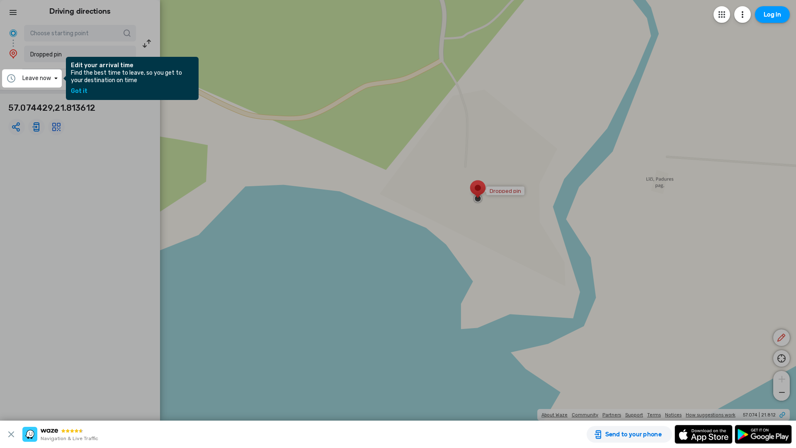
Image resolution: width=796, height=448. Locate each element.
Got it (79, 91)
